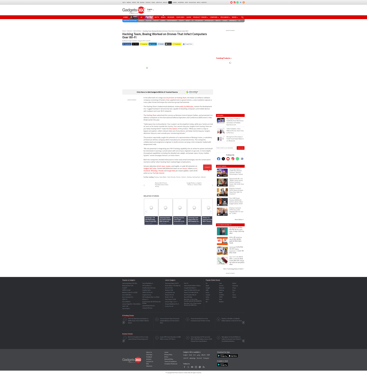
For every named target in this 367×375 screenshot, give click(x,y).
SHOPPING (181, 2)
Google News (171, 171)
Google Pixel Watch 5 (190, 288)
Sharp (234, 288)
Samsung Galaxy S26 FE (172, 283)
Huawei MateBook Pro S (172, 304)
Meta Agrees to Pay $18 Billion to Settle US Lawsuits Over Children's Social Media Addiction (231, 339)
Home (125, 17)
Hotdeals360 (209, 20)
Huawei (208, 295)
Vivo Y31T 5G (169, 288)
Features (180, 17)
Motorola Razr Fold (127, 285)
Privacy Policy (168, 354)
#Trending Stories (128, 315)
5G (239, 20)
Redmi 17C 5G (169, 297)
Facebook (147, 171)
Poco (220, 299)
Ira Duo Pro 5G (169, 306)
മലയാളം (192, 358)
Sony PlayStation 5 (147, 283)
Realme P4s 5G (169, 295)
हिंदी (138, 2)
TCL (233, 292)
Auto (157, 17)
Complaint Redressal (170, 364)
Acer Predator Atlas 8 (190, 295)
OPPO (221, 297)
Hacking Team (152, 115)
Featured (220, 115)
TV (192, 20)
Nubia (220, 292)
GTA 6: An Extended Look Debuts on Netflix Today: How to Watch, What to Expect (138, 321)
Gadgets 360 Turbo (150, 168)
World (129, 2)
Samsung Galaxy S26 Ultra (129, 283)
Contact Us (149, 361)
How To (155, 20)
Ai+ (207, 283)
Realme (221, 302)
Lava (220, 283)
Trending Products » (224, 58)
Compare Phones (147, 308)
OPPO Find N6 (126, 290)
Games (175, 2)
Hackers (183, 177)
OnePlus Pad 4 (146, 290)
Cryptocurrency (146, 295)
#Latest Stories (127, 334)
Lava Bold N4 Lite (170, 292)
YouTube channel (158, 173)
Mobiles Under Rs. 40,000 (129, 292)
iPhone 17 (145, 299)
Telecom (148, 20)
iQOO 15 (124, 299)
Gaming (163, 20)
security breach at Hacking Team (174, 98)
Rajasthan (192, 2)
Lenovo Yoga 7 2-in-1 (171, 302)
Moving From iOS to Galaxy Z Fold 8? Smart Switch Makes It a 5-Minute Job (235, 139)
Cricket (148, 2)
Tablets (218, 20)
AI (141, 17)
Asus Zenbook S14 (127, 297)
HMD (207, 290)
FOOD (153, 2)
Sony (233, 290)
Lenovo (221, 285)
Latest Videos (221, 166)
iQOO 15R (125, 306)
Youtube (192, 366)
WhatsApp (154, 171)
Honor (207, 292)
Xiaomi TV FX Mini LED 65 (191, 292)
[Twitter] (223, 158)
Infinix (207, 297)
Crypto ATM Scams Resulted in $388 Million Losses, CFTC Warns (170, 338)
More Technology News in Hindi (233, 269)
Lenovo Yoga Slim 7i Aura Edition (131, 304)
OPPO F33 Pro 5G (147, 292)
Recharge (225, 17)
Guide (188, 17)
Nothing (221, 290)
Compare (213, 17)
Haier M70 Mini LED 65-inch (192, 290)
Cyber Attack (162, 177)
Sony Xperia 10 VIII (170, 299)
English (185, 355)
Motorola (221, 288)
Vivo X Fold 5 (126, 308)
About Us (149, 352)
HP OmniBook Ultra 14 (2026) (150, 297)
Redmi (234, 283)
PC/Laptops (199, 20)
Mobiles (141, 20)
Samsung (235, 285)
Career (166, 352)
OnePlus (221, 295)
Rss (203, 366)
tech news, (162, 166)
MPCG (198, 2)
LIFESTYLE (159, 2)
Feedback (149, 357)
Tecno (234, 295)
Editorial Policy (168, 359)
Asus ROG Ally (188, 297)
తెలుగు (203, 355)
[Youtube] (228, 158)
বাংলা (194, 355)
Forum (184, 168)
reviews (168, 166)
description (173, 129)
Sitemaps (149, 354)
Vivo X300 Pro (126, 302)
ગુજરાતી (185, 358)
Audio (188, 20)
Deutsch (199, 358)
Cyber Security (171, 177)
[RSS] (244, 2)
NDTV (124, 2)
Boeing (156, 177)
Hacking (189, 177)
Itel (206, 302)
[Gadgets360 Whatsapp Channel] (237, 158)
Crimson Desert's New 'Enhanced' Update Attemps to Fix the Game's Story (169, 321)
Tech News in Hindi (223, 225)
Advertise (149, 366)
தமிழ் (198, 355)
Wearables (232, 20)
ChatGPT (124, 288)
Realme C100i (169, 290)
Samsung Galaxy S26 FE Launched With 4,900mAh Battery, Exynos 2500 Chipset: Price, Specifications (201, 339)
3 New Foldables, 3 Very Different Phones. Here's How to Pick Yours (235, 131)
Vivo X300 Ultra (126, 295)
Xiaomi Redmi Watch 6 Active (192, 285)
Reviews (171, 17)
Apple (207, 285)
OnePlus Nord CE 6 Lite (148, 288)
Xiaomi (234, 297)
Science (225, 20)
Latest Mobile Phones (148, 306)
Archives (148, 359)
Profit (134, 2)
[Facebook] (218, 158)
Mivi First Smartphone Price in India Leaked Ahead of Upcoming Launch (138, 338)
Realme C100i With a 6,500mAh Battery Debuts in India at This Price (232, 320)
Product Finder (200, 17)
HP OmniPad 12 (146, 285)
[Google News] (242, 158)
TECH (170, 2)
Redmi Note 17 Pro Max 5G (172, 285)
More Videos (239, 219)
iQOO (207, 299)
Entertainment (172, 20)
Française (206, 358)
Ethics (166, 357)
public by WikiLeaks (186, 106)
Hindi (190, 355)
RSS (147, 364)
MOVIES (142, 2)
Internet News (137, 31)
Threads (161, 171)
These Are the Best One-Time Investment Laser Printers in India (200, 320)
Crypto (181, 20)
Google (208, 288)
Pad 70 (186, 283)
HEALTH (165, 2)
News (163, 17)
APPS (186, 2)
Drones (178, 177)
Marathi (204, 2)
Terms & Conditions (170, 361)
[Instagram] (232, 158)
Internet (129, 31)
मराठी (208, 355)
